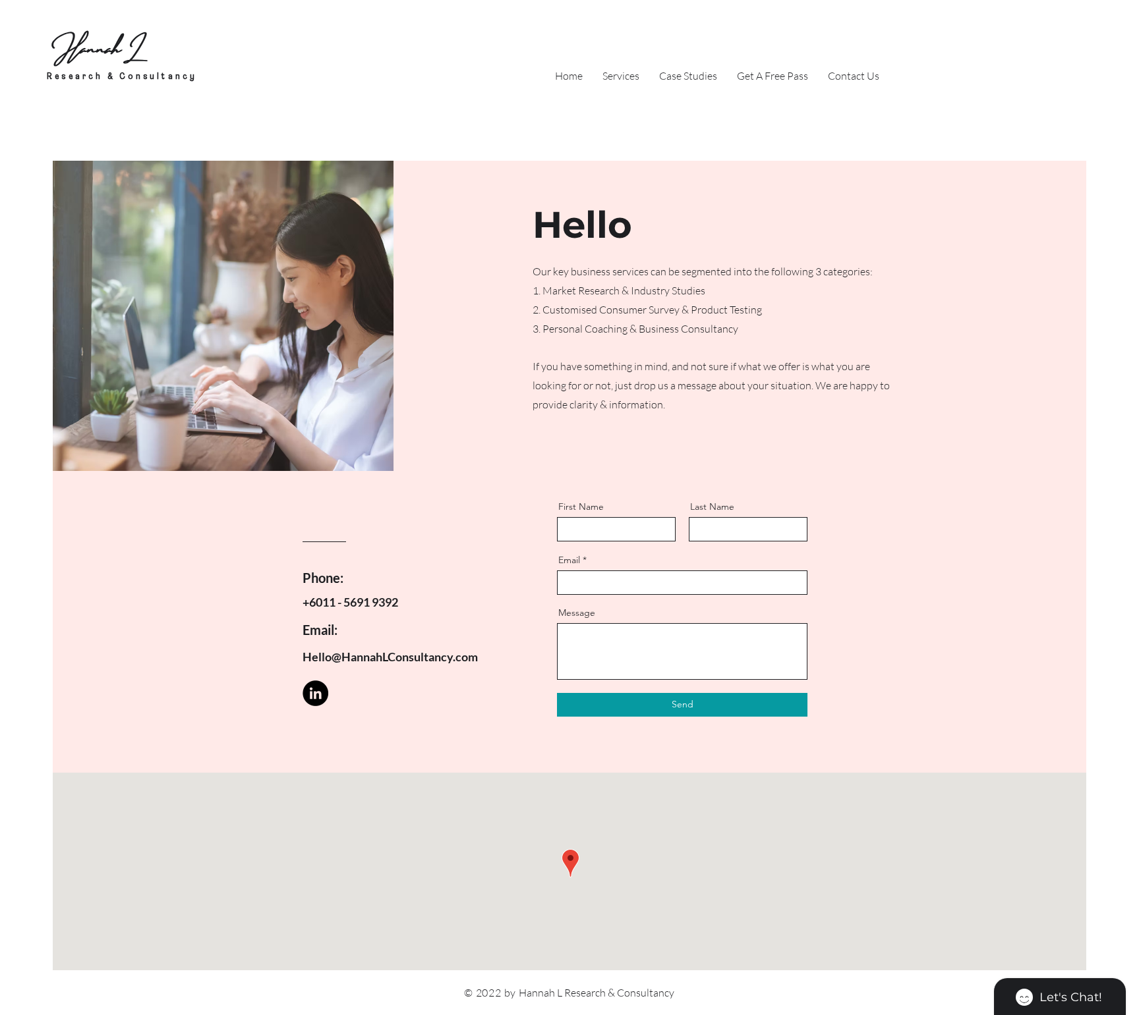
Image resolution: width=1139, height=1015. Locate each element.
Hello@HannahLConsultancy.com (390, 656)
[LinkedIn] (315, 693)
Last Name (712, 506)
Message (576, 612)
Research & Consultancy (122, 77)
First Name (581, 506)
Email (569, 559)
